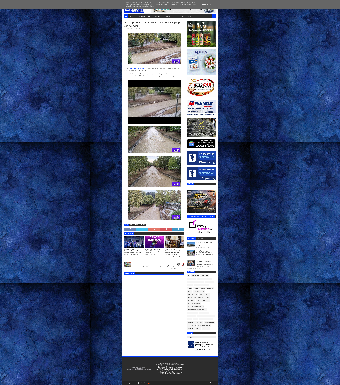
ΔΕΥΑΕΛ (190, 291)
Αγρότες (190, 285)
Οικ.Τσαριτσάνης (209, 322)
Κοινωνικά (201, 316)
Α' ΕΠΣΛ (197, 282)
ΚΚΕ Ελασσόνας (204, 313)
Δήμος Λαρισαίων (192, 294)
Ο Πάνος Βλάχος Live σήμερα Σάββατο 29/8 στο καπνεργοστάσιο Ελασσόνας (154, 250)
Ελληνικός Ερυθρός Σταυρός (196, 306)
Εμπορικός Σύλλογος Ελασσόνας (197, 309)
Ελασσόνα (136, 224)
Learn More (204, 4)
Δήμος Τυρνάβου (204, 294)
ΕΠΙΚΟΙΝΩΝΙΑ (158, 16)
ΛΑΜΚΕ (189, 319)
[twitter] (213, 383)
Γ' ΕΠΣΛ (196, 288)
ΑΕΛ (202, 282)
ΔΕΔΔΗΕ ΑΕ (210, 288)
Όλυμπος (190, 282)
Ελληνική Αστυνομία (194, 303)
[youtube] (215, 383)
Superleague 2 (191, 278)
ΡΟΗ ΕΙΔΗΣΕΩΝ (178, 16)
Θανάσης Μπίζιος (192, 313)
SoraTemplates (134, 383)
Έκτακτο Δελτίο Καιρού (204, 278)
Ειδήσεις (198, 300)
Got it (212, 4)
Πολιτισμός (191, 328)
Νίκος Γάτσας (198, 322)
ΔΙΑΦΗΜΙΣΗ (167, 16)
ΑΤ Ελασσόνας (209, 282)
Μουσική (190, 322)
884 (131, 224)
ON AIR (149, 16)
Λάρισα (195, 319)
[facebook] (211, 383)
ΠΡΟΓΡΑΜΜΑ (141, 16)
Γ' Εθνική (202, 288)
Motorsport (195, 275)
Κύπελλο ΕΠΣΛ (210, 316)
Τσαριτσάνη (206, 328)
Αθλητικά (197, 285)
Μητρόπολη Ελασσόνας (206, 319)
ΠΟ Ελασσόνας (192, 325)
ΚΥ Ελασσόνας (192, 316)
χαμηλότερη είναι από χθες (137, 68)
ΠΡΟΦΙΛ (131, 16)
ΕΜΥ (208, 297)
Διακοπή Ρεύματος (199, 297)
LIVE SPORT (189, 16)
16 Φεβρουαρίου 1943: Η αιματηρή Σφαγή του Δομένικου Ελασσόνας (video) (205, 244)
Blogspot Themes (151, 383)
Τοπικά (143, 224)
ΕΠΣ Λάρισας (191, 300)
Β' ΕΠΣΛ (190, 288)
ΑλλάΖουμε (205, 285)
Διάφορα (190, 297)
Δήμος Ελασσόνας (199, 291)
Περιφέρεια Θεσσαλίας (204, 325)
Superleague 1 (204, 275)
